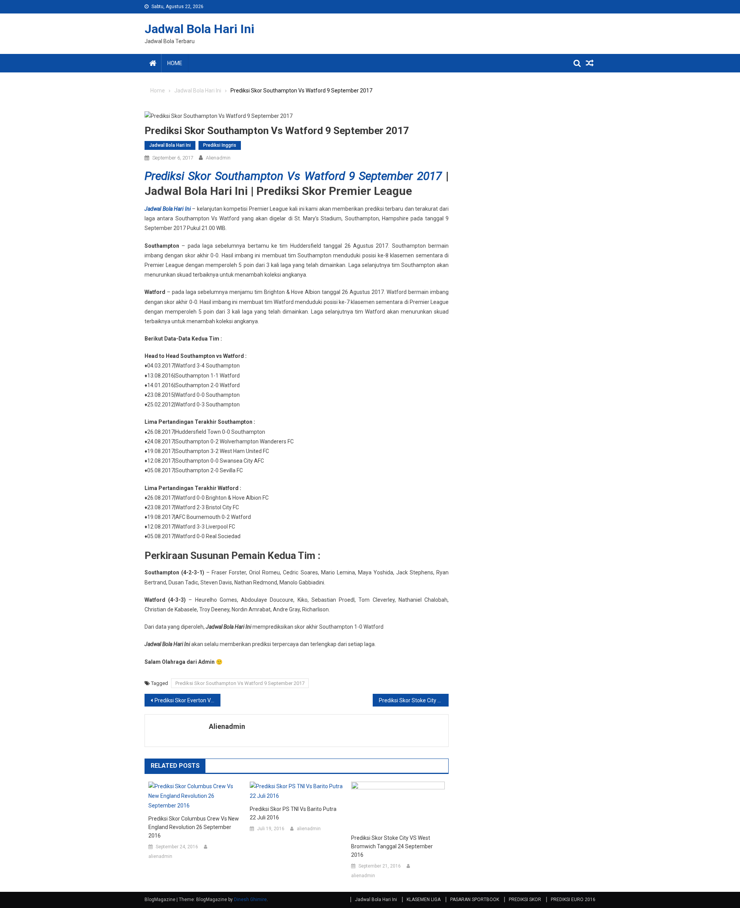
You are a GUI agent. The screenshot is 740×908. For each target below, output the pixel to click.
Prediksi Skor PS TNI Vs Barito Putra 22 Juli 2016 (293, 813)
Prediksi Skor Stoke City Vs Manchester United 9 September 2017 (414, 700)
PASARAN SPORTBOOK (474, 899)
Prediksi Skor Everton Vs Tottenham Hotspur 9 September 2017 (187, 700)
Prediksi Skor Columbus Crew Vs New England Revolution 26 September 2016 (193, 827)
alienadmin (218, 158)
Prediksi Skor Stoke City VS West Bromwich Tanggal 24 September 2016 (392, 846)
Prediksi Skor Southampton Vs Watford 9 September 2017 (293, 176)
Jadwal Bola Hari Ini (199, 29)
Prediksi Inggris (219, 145)
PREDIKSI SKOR (525, 899)
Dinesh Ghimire (250, 899)
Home (174, 63)
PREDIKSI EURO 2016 (573, 899)
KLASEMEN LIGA (424, 899)
